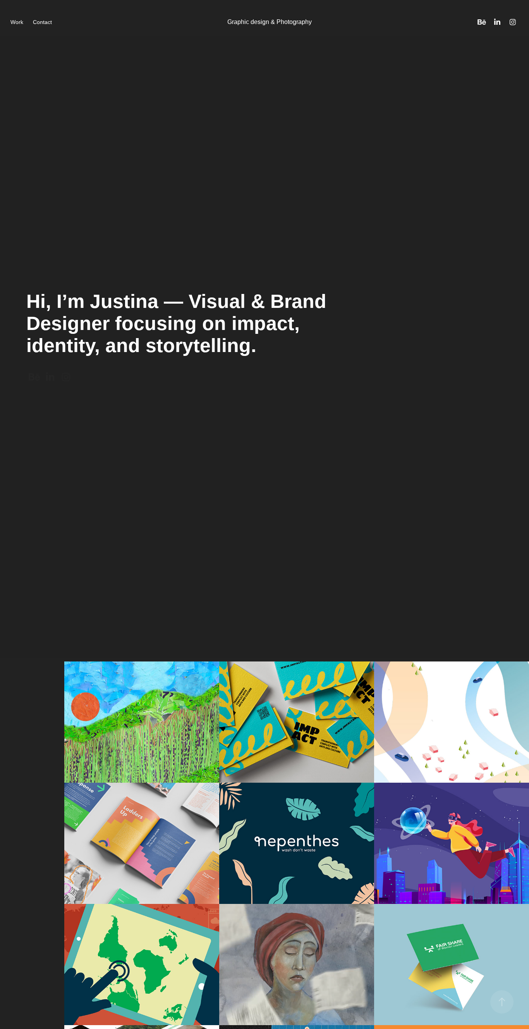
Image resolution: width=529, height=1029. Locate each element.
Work (16, 22)
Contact (42, 22)
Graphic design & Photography (269, 22)
